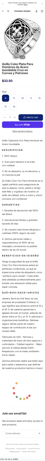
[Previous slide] (3, 3)
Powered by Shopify (31, 444)
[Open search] (8, 11)
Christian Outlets (18, 444)
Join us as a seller (9, 459)
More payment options (22, 131)
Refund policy (10, 448)
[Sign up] (39, 433)
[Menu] (3, 11)
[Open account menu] (36, 11)
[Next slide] (42, 3)
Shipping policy (14, 451)
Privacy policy (21, 448)
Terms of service (34, 448)
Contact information (29, 451)
